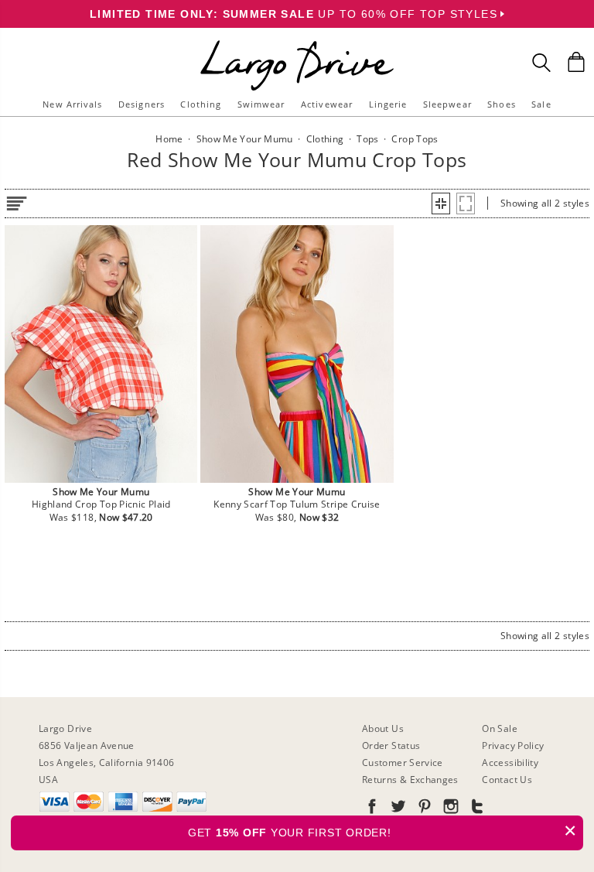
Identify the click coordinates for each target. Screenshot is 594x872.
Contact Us (507, 779)
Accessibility (510, 762)
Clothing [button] (200, 104)
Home (169, 138)
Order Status (391, 745)
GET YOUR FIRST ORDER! (382, 831)
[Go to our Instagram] (449, 809)
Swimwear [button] (261, 104)
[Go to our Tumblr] (476, 809)
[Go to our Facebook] (372, 809)
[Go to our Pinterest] (423, 809)
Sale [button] (541, 104)
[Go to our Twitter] (397, 809)
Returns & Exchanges (410, 779)
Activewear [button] (327, 104)
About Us (383, 728)
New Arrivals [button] (72, 104)
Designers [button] (141, 104)
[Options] (16, 200)
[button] (441, 203)
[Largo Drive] (297, 43)
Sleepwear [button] (447, 104)
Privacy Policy (513, 745)
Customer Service (402, 762)
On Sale (499, 728)
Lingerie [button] (388, 104)
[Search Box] (541, 62)
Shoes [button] (501, 104)
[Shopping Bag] (576, 62)
